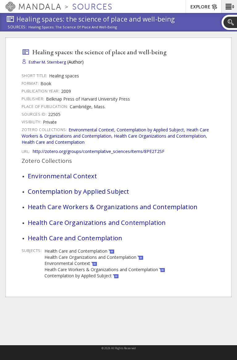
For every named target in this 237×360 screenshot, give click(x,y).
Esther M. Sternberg (47, 62)
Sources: (17, 27)
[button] (229, 6)
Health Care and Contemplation (53, 142)
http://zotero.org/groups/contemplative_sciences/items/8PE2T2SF (98, 151)
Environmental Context (91, 130)
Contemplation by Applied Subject (150, 130)
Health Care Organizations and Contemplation (160, 136)
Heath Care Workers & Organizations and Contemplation (113, 206)
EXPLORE (200, 7)
